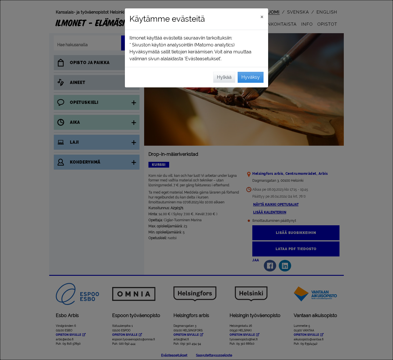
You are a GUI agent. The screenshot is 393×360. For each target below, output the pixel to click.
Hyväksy (250, 77)
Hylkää (224, 77)
